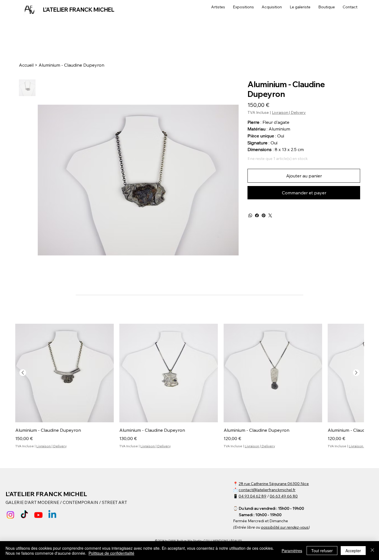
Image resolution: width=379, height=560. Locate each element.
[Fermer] (372, 551)
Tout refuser (322, 550)
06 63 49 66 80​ (284, 496)
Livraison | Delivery (51, 446)
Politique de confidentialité (111, 553)
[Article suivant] (356, 372)
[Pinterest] (263, 215)
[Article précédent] (22, 372)
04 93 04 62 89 (252, 496)
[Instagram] (10, 515)
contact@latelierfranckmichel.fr (267, 489)
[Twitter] (270, 215)
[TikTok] (24, 515)
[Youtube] (38, 515)
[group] (189, 386)
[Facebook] (257, 215)
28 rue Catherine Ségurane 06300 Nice (274, 483)
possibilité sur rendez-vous (285, 527)
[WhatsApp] (250, 215)
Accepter (353, 550)
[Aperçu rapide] (64, 373)
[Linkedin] (52, 515)
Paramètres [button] (292, 550)
